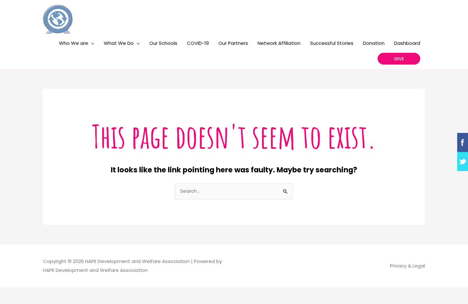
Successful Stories (331, 43)
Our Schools (163, 43)
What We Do (119, 43)
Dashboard (407, 43)
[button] (399, 59)
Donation (374, 43)
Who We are (73, 43)
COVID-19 (198, 43)
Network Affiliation (279, 43)
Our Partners (233, 43)
